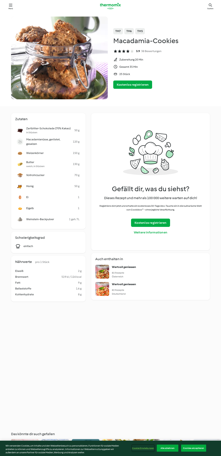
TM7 (118, 31)
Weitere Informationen (150, 232)
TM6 (129, 31)
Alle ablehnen (168, 448)
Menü (10, 8)
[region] (110, 448)
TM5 (140, 31)
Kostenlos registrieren (133, 85)
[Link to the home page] (110, 6)
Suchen (210, 8)
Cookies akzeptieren (193, 448)
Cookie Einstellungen (143, 448)
